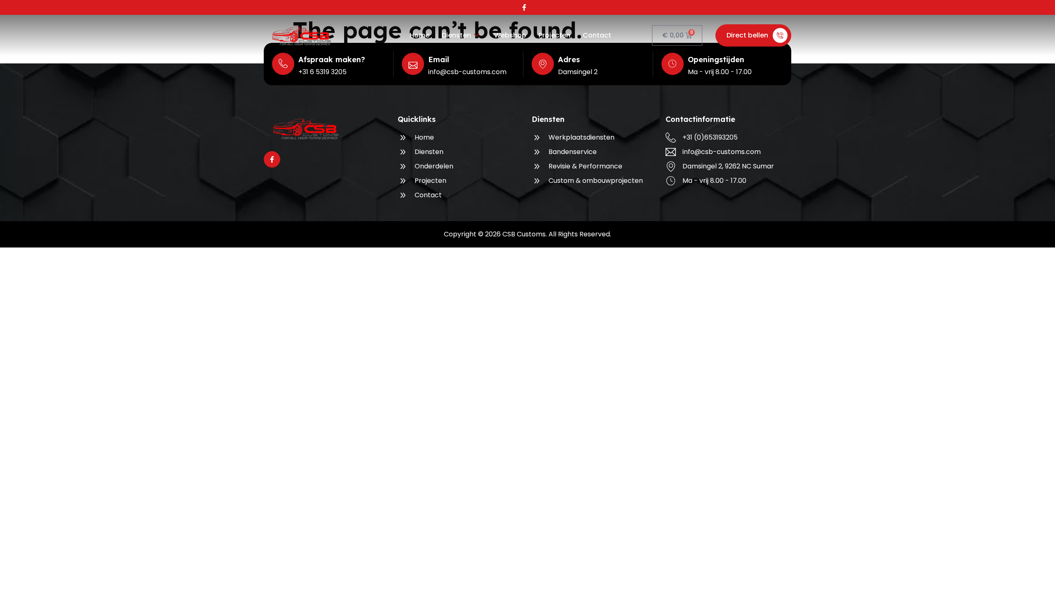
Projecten (554, 35)
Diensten (456, 35)
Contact (597, 35)
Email (438, 59)
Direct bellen (747, 35)
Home (419, 35)
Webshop (510, 35)
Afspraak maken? (331, 59)
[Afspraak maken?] (283, 64)
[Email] (413, 64)
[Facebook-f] (524, 7)
